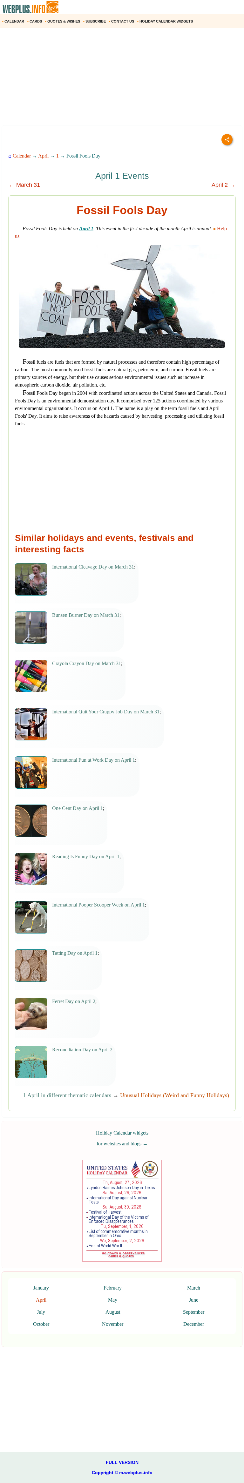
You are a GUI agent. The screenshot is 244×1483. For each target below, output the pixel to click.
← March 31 (24, 185)
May (112, 1300)
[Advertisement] (122, 79)
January (41, 1288)
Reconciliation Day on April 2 (82, 1049)
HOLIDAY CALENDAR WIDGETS (165, 21)
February (113, 1288)
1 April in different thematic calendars (67, 1095)
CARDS (35, 21)
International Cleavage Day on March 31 (93, 567)
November (112, 1324)
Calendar (22, 155)
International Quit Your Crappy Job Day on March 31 (105, 711)
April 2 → (223, 185)
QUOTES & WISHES (63, 21)
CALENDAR (13, 21)
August (112, 1312)
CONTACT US (122, 21)
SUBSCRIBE (95, 21)
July (41, 1312)
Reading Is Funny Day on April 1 (85, 856)
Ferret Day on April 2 (73, 1001)
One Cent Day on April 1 (77, 808)
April (43, 155)
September (193, 1312)
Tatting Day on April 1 (75, 953)
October (41, 1324)
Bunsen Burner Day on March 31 (85, 615)
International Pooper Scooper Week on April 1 (98, 904)
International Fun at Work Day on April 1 (93, 760)
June (193, 1300)
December (193, 1324)
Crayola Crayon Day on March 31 (86, 663)
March (193, 1288)
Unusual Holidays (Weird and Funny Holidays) (174, 1095)
